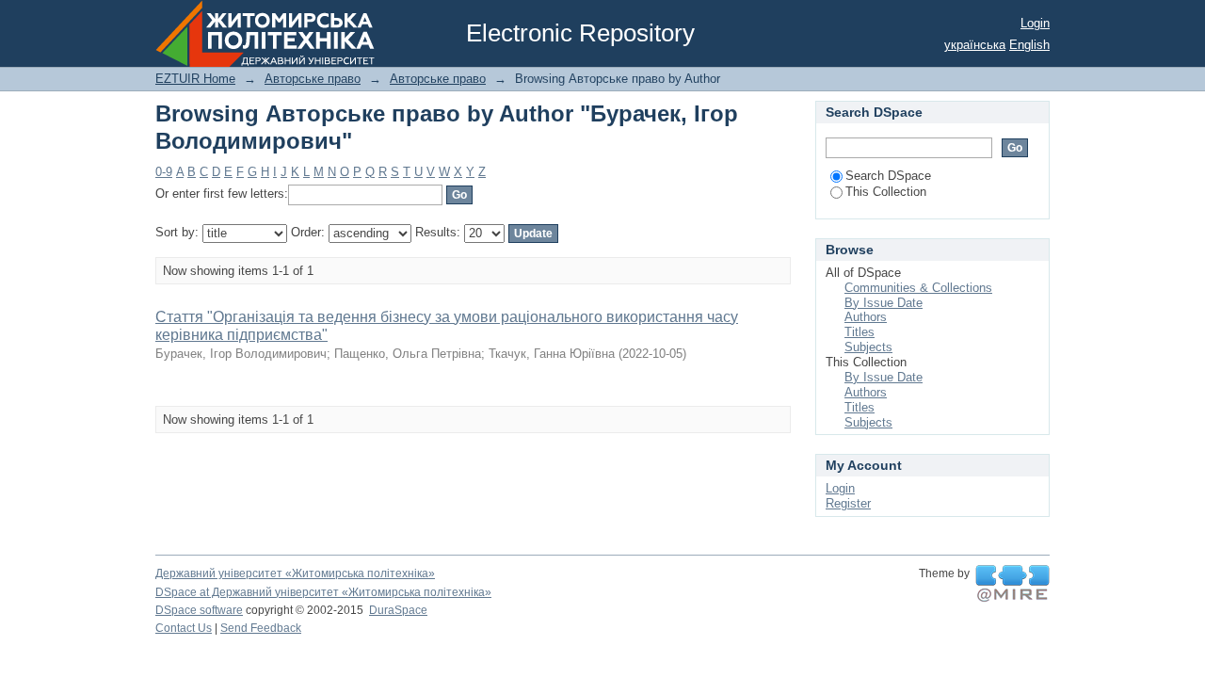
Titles (859, 332)
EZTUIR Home (195, 79)
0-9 (163, 172)
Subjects (868, 347)
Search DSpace (888, 176)
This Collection (885, 192)
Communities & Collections (918, 288)
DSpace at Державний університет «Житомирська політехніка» (323, 592)
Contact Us (183, 628)
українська (974, 45)
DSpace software (199, 610)
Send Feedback (260, 628)
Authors (865, 317)
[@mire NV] (1012, 583)
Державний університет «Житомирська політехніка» (295, 573)
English (1029, 45)
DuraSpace (398, 610)
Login (1035, 23)
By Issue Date (883, 303)
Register (848, 503)
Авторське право (313, 79)
